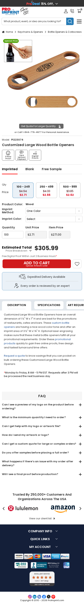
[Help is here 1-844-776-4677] (72, 11)
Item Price (56, 227)
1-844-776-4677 (32, 132)
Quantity (8, 227)
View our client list (40, 518)
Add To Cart (37, 263)
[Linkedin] (35, 597)
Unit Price (32, 227)
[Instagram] (30, 597)
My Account (40, 547)
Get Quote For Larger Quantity (38, 126)
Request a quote (14, 356)
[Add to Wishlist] (78, 261)
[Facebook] (44, 597)
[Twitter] (49, 597)
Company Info (40, 531)
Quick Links (40, 539)
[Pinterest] (53, 597)
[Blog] (39, 597)
